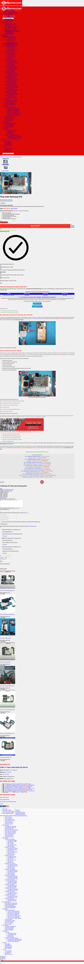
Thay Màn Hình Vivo (11, 53)
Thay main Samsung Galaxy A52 (7, 614)
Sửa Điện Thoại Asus (9, 95)
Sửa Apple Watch (6, 99)
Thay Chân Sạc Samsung (10, 29)
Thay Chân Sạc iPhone (10, 17)
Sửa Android (5, 35)
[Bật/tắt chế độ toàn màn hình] (1, 962)
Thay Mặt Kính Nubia (12, 79)
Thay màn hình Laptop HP (13, 111)
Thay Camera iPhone (9, 16)
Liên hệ (1, 803)
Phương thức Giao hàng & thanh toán (8, 801)
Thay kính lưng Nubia (12, 80)
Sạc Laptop (7, 140)
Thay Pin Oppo (10, 39)
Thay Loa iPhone (8, 18)
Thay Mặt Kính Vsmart (12, 94)
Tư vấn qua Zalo (38, 303)
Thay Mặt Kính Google (12, 74)
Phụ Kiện (4, 139)
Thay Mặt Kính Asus (11, 97)
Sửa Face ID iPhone (9, 19)
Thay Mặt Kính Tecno (12, 90)
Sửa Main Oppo (10, 43)
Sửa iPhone (5, 8)
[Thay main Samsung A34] (5, 164)
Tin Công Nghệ (8, 149)
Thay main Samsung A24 (5, 757)
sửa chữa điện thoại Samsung (36, 318)
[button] (2, 23)
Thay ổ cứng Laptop (9, 118)
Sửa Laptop (5, 106)
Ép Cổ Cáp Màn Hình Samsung (11, 26)
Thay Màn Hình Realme (12, 67)
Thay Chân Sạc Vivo (11, 57)
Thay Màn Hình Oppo (12, 37)
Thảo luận (4, 536)
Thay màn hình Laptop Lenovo (14, 113)
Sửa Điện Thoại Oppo (9, 36)
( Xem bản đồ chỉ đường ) (45, 456)
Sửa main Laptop (8, 120)
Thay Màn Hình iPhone (10, 9)
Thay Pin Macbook (9, 125)
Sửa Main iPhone (8, 21)
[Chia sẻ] (2, 962)
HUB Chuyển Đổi (8, 144)
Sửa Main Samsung (9, 33)
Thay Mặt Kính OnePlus (12, 87)
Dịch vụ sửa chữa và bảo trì (8, 812)
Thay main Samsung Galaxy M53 (7, 709)
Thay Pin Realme (11, 69)
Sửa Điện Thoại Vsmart (10, 92)
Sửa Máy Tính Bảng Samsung (11, 135)
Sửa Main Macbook (9, 126)
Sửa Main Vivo (10, 59)
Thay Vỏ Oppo (10, 40)
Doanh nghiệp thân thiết (7, 813)
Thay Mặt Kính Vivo (11, 54)
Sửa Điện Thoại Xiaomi (10, 44)
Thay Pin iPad (10, 132)
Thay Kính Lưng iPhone (10, 11)
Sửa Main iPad (10, 133)
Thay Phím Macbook (9, 124)
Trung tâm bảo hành (6, 810)
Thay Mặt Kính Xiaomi (12, 46)
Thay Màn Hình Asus (11, 96)
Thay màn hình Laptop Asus (13, 109)
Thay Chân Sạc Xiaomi (12, 49)
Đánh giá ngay (3, 497)
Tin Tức (4, 146)
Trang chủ (4, 7)
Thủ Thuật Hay (8, 147)
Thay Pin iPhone (8, 14)
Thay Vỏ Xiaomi (10, 50)
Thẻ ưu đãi (4, 808)
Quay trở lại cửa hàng (7, 45)
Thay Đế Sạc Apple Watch (10, 103)
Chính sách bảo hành (31, 526)
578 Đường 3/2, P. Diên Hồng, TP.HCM (13, 784)
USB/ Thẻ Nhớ (8, 145)
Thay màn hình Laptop (10, 107)
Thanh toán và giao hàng (7, 811)
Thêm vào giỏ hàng (3, 222)
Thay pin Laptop (8, 116)
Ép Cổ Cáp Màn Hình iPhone (11, 12)
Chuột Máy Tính (8, 143)
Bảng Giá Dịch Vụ (9, 151)
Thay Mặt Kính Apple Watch (11, 101)
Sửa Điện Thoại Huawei (10, 60)
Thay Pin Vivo (10, 56)
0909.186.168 (7, 208)
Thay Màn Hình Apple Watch (11, 100)
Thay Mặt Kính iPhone (10, 10)
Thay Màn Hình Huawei (12, 61)
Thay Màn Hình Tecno (12, 89)
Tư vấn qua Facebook (38, 306)
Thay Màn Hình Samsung (10, 23)
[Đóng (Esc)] (4, 962)
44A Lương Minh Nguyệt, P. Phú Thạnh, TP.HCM (15, 791)
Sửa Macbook (5, 122)
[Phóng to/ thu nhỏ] (0, 962)
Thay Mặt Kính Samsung (10, 24)
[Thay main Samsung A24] (5, 170)
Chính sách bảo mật (4, 797)
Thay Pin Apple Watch (10, 102)
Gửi (1, 561)
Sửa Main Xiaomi (11, 51)
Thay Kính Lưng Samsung (10, 28)
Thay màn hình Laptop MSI (13, 114)
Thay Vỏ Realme (11, 71)
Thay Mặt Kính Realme (12, 68)
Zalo (72, 226)
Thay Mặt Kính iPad (11, 131)
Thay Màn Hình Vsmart (12, 93)
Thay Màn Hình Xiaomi (12, 45)
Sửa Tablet (4, 128)
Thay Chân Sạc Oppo (12, 42)
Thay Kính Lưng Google (12, 75)
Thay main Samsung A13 (5, 662)
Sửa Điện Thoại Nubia (10, 76)
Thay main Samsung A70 (5, 638)
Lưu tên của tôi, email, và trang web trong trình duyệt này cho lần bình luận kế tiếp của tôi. (20, 521)
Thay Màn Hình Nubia (12, 78)
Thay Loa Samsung (9, 31)
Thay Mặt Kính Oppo (11, 38)
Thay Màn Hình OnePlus (12, 86)
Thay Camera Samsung (10, 30)
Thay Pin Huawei (11, 65)
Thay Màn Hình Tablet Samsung (14, 136)
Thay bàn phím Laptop (10, 117)
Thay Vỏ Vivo (10, 58)
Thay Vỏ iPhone (8, 15)
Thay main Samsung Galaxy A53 (7, 590)
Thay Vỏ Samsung (9, 32)
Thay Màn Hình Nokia (12, 82)
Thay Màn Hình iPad (11, 130)
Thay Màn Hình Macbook (10, 123)
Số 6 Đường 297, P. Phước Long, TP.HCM (14, 789)
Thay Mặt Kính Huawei (12, 62)
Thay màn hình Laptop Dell (13, 110)
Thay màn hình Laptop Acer (13, 108)
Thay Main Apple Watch (10, 104)
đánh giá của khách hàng (6, 490)
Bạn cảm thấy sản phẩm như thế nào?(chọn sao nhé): (11, 512)
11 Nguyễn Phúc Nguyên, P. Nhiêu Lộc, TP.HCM (15, 785)
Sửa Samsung (5, 22)
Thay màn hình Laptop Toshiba (14, 115)
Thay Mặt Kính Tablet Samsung (14, 137)
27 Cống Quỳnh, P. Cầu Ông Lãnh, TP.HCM (14, 786)
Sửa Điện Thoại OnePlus (10, 85)
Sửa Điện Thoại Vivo (9, 52)
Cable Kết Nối (8, 142)
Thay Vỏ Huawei (11, 64)
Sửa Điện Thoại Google (10, 72)
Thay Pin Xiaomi (11, 47)
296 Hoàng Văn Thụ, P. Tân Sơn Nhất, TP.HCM (15, 788)
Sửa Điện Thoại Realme (10, 66)
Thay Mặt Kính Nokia (12, 83)
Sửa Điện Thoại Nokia (9, 81)
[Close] (0, 527)
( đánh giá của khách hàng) (6, 201)
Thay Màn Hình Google (12, 73)
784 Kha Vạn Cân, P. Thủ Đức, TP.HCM (13, 787)
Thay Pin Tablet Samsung (13, 138)
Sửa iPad (7, 129)
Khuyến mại (7, 150)
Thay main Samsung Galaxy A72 (7, 733)
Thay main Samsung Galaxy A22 (7, 685)
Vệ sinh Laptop (8, 121)
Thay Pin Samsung (9, 828)
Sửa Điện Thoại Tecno (10, 88)
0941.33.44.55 (14, 208)
